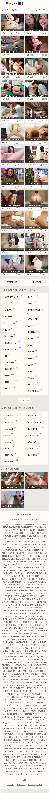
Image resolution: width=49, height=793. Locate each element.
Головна (10, 784)
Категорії (21, 784)
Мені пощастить (35, 784)
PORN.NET (15, 3)
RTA (24, 779)
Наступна (38, 282)
